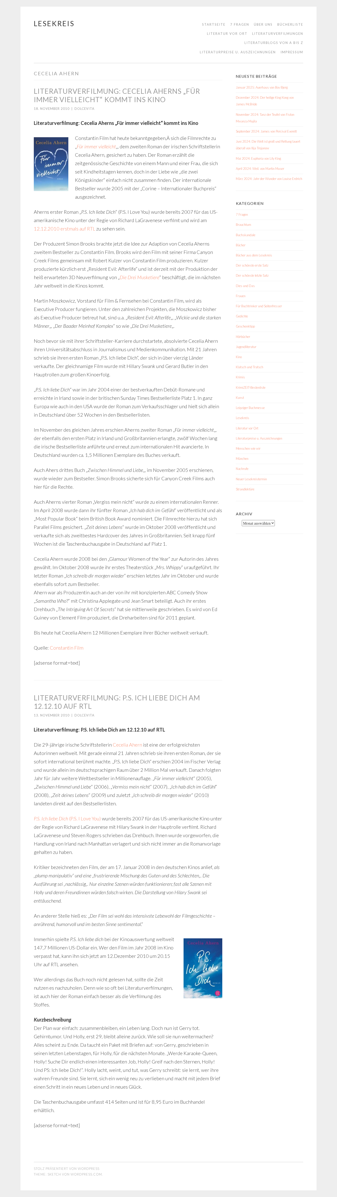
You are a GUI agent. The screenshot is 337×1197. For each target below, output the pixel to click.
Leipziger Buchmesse (250, 408)
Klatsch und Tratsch (249, 367)
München (242, 459)
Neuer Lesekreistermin (251, 479)
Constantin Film (66, 648)
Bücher (240, 245)
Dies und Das (245, 286)
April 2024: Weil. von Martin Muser (260, 169)
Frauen (240, 296)
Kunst (240, 398)
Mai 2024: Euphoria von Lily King (258, 158)
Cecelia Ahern (127, 745)
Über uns (263, 24)
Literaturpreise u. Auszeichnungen (238, 52)
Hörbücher (243, 337)
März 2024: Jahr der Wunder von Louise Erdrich (269, 179)
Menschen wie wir (248, 448)
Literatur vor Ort (227, 34)
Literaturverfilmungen (277, 34)
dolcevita (84, 109)
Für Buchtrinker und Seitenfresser (259, 306)
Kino (239, 357)
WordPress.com (86, 1174)
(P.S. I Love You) (67, 818)
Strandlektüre (245, 489)
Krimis (240, 377)
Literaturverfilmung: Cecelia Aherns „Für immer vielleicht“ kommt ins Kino (117, 95)
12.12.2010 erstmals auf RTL (64, 229)
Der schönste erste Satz (252, 265)
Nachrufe (242, 469)
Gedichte (242, 316)
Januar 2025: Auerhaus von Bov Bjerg (262, 87)
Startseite (213, 24)
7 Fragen (239, 24)
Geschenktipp (245, 326)
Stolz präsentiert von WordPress (66, 1169)
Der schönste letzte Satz (252, 275)
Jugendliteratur (246, 347)
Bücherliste (290, 24)
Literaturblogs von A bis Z (273, 43)
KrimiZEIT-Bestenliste (250, 387)
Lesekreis (54, 23)
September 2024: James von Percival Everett (266, 131)
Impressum (292, 52)
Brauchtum (243, 225)
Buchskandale (245, 235)
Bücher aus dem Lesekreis (254, 255)
